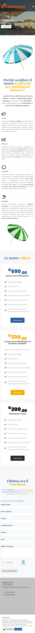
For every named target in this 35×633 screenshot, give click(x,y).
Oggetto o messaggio (7, 546)
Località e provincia (6, 525)
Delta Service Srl (7, 583)
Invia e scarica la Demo (9, 571)
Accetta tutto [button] (18, 629)
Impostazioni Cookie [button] (7, 629)
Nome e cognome (6, 511)
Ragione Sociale (6, 504)
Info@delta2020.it (10, 595)
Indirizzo (3, 518)
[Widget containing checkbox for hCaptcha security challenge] (14, 562)
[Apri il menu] (33, 6)
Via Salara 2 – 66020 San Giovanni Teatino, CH (15, 587)
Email (3, 539)
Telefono (3, 532)
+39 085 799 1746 (10, 592)
